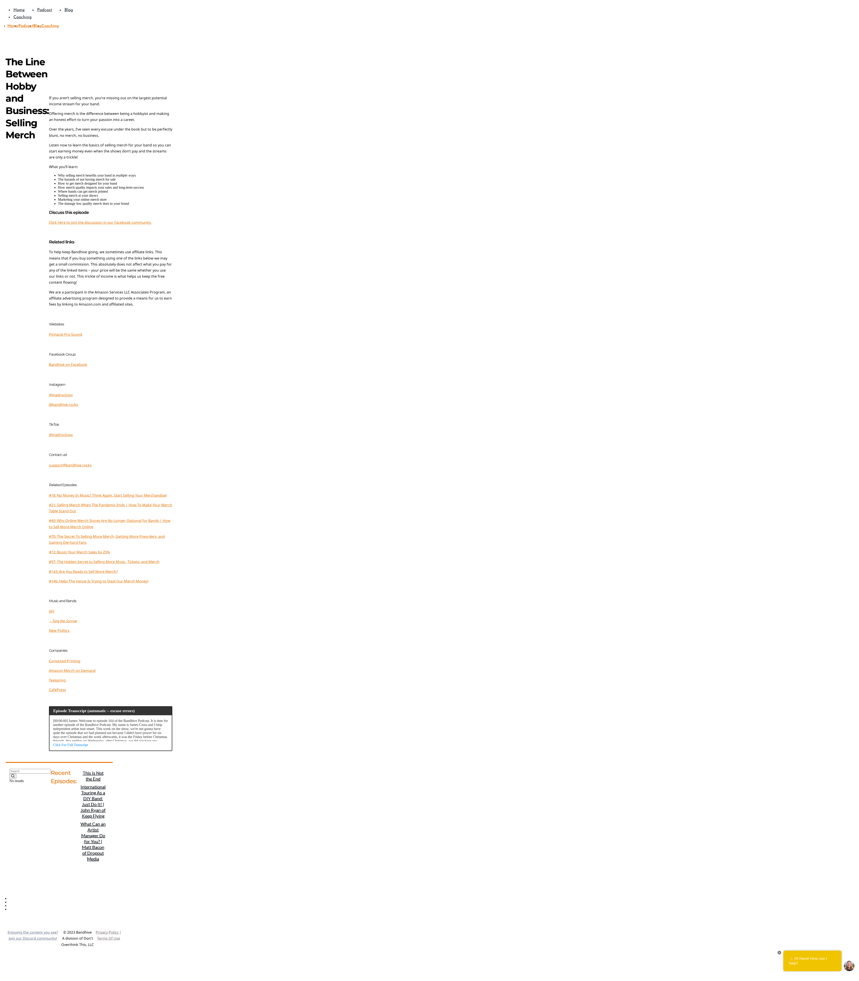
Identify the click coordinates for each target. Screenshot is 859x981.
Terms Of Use (108, 938)
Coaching (16, 909)
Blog (12, 906)
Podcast (15, 902)
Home (14, 899)
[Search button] (12, 776)
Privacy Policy (107, 932)
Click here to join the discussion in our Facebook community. (100, 222)
